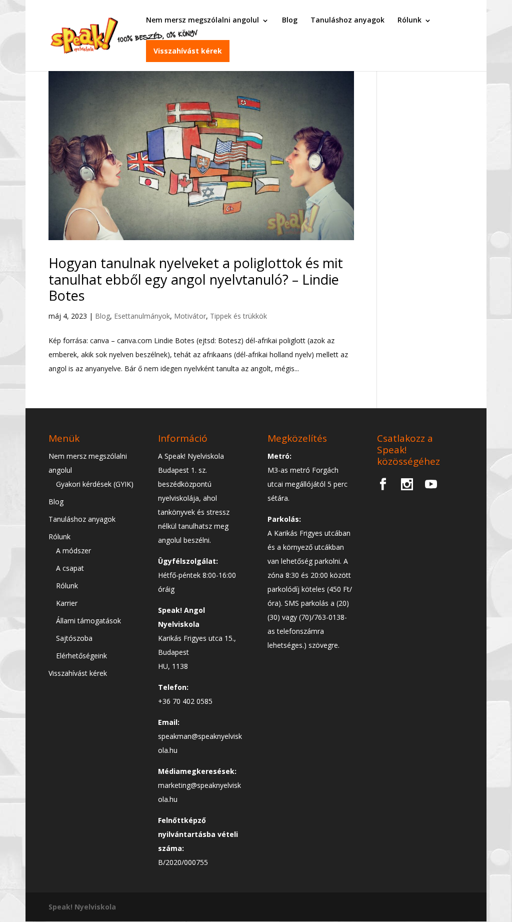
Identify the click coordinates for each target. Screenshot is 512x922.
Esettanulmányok (142, 316)
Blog (290, 20)
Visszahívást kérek (188, 51)
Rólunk (410, 20)
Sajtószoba (74, 638)
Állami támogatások (88, 620)
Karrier (67, 603)
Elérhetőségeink (81, 655)
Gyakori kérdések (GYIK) (95, 484)
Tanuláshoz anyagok (347, 20)
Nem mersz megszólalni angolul (202, 20)
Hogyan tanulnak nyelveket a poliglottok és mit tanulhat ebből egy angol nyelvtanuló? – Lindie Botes (195, 279)
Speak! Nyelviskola (82, 906)
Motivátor (190, 316)
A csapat (70, 568)
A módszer (73, 550)
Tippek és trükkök (238, 316)
